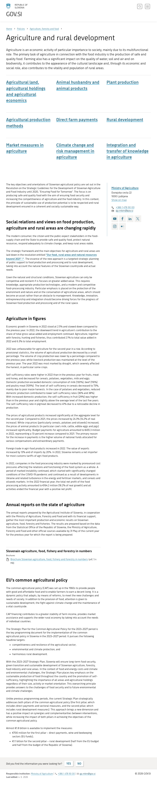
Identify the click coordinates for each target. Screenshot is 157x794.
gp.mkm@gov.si (124, 210)
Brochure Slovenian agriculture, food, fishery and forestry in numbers (49, 559)
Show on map (119, 200)
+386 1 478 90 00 (125, 207)
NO (79, 764)
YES (68, 764)
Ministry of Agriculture (125, 188)
